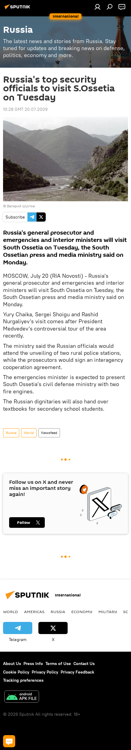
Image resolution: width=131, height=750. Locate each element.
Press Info (33, 663)
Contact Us (84, 663)
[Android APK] (21, 697)
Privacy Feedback (77, 672)
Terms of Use (58, 663)
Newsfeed (49, 432)
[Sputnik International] (18, 9)
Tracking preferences (23, 680)
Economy (81, 611)
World (29, 432)
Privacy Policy (45, 672)
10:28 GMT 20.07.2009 (25, 109)
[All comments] (9, 741)
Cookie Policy (16, 672)
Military (107, 611)
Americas (34, 611)
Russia (11, 432)
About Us (12, 663)
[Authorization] (97, 7)
